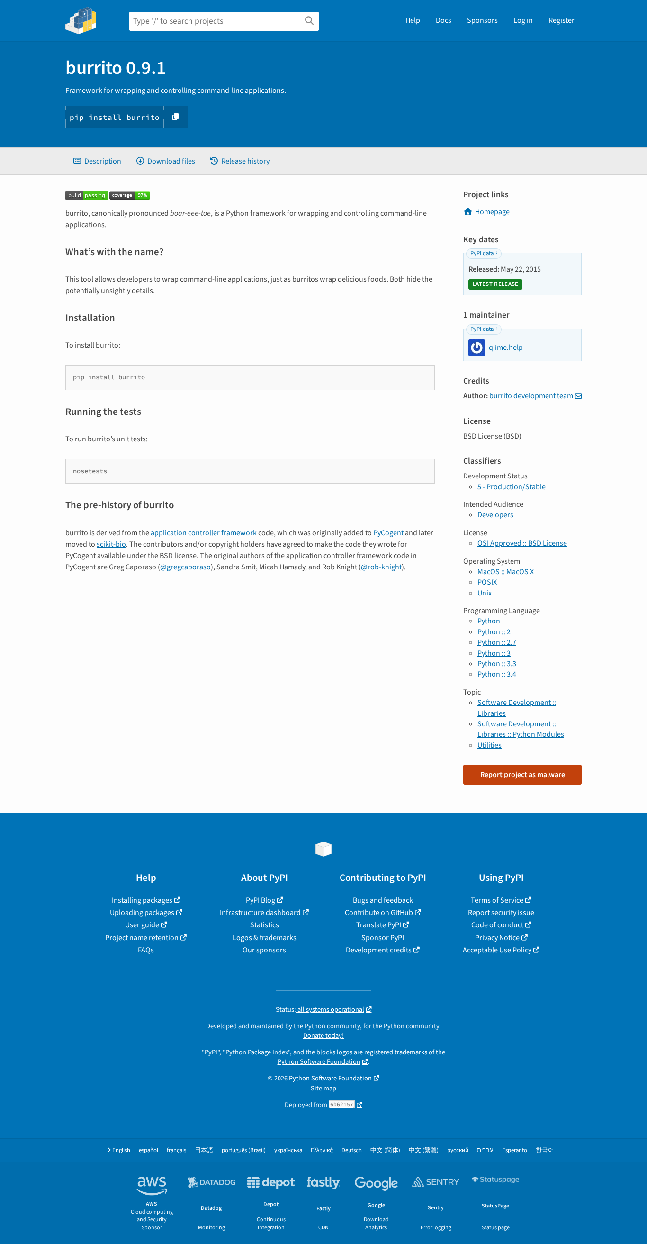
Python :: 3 (494, 653)
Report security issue (501, 912)
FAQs (146, 950)
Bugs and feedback (383, 900)
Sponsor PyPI (382, 938)
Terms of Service (497, 900)
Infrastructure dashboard (260, 912)
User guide (142, 925)
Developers (495, 515)
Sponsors (482, 20)
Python (488, 621)
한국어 (545, 1150)
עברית (485, 1150)
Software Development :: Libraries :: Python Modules (520, 729)
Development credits (379, 950)
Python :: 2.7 (496, 642)
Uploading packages (142, 912)
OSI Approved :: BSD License (522, 543)
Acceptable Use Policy (497, 950)
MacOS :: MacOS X (505, 572)
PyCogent (388, 533)
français (176, 1150)
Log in (523, 20)
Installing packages (142, 900)
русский (457, 1150)
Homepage (492, 212)
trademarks (411, 1052)
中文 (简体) (385, 1150)
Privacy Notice (497, 938)
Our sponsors (264, 950)
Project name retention (142, 938)
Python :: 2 (494, 632)
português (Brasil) (244, 1150)
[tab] (96, 161)
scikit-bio (111, 544)
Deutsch (351, 1150)
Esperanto (514, 1150)
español (148, 1150)
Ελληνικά (322, 1150)
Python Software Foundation (319, 1062)
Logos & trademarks (265, 938)
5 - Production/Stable (511, 487)
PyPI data (482, 253)
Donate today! (323, 1036)
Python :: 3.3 (496, 664)
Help (412, 20)
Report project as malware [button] (522, 774)
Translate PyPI (378, 925)
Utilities (489, 745)
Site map (323, 1088)
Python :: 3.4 (496, 674)
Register (561, 20)
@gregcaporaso (185, 567)
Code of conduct (497, 925)
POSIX (487, 582)
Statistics (264, 925)
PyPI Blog (260, 900)
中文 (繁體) (424, 1150)
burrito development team (531, 396)
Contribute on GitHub (379, 912)
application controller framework (204, 533)
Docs (443, 20)
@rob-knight (381, 567)
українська (288, 1150)
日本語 (204, 1150)
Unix (484, 593)
